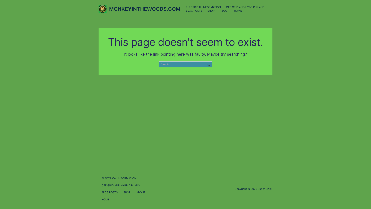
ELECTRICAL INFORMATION (203, 7)
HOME (238, 10)
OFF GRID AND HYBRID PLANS (245, 7)
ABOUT (224, 10)
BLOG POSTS (194, 10)
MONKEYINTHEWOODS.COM (144, 9)
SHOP (210, 10)
